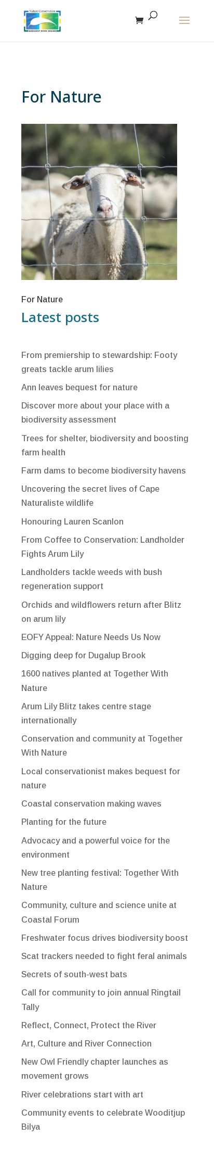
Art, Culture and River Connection (86, 1043)
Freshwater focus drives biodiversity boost (104, 938)
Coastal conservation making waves (91, 803)
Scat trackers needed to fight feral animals (104, 956)
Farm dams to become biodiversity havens (103, 470)
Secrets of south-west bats (74, 974)
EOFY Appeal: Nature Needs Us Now (90, 637)
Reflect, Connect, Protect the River (88, 1025)
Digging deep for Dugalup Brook (83, 655)
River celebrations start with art (82, 1094)
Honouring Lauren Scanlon (72, 521)
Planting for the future (63, 822)
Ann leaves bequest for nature (79, 387)
